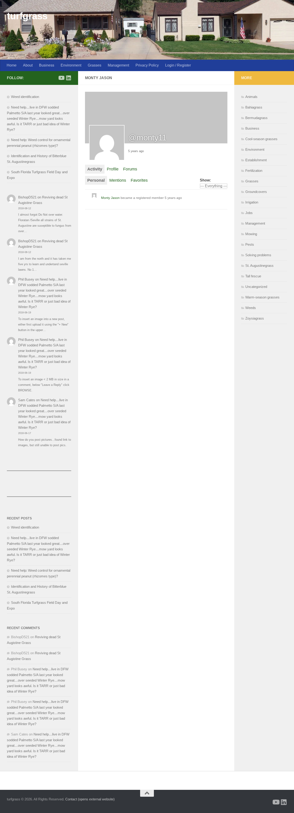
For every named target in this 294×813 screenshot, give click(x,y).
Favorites (139, 180)
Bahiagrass (253, 107)
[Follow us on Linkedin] (68, 78)
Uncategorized (256, 287)
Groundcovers (256, 192)
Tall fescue (253, 276)
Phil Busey (26, 279)
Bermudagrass (256, 118)
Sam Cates (26, 400)
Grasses (94, 65)
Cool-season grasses (261, 139)
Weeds (250, 308)
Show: (205, 180)
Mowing (251, 234)
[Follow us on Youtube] (61, 78)
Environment (71, 65)
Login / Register (178, 65)
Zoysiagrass (254, 318)
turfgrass (27, 16)
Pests (249, 244)
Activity (94, 169)
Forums (130, 169)
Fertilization (253, 171)
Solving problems (258, 255)
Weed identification (25, 97)
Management (118, 65)
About (28, 65)
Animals (251, 97)
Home (12, 65)
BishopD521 (27, 197)
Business (46, 65)
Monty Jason (110, 198)
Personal (96, 180)
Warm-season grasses (262, 297)
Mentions (117, 180)
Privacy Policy (147, 65)
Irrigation (251, 202)
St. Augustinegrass (259, 265)
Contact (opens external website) (90, 799)
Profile (113, 169)
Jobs (249, 213)
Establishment (256, 160)
